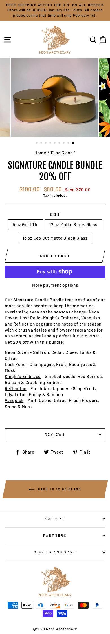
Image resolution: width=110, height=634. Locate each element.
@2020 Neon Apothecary (55, 629)
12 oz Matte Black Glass (73, 224)
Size (55, 214)
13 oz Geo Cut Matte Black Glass (55, 237)
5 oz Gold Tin (26, 224)
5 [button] (55, 143)
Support (55, 518)
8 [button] (68, 143)
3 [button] (46, 143)
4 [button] (50, 143)
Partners (55, 535)
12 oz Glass (61, 152)
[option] (55, 10)
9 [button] (73, 143)
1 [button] (37, 143)
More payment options (55, 285)
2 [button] (41, 143)
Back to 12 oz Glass (59, 489)
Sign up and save (55, 552)
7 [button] (64, 143)
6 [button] (59, 143)
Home (40, 152)
